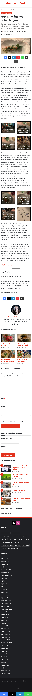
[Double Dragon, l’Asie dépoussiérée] (8, 354)
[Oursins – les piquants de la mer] (6, 485)
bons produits (5, 533)
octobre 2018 (6, 673)
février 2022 (5, 561)
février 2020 (6, 628)
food (10, 539)
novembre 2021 (6, 570)
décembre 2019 (6, 634)
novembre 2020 (7, 603)
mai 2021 (5, 586)
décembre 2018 (6, 668)
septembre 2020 (7, 609)
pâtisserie (21, 539)
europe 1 (4, 539)
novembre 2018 (6, 670)
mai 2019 (5, 654)
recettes (17, 542)
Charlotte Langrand (8, 31)
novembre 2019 (6, 637)
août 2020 (5, 612)
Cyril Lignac (23, 536)
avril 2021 (5, 589)
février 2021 (5, 595)
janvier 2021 (5, 598)
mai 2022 (5, 558)
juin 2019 (5, 651)
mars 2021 (5, 592)
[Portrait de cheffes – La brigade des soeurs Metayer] (6, 468)
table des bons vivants (13, 548)
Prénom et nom (7, 438)
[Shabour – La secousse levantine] (24, 338)
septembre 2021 (7, 575)
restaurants (26, 545)
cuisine (15, 536)
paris (15, 539)
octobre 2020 (6, 606)
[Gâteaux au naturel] (6, 493)
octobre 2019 (6, 640)
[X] (17, 324)
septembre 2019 (7, 642)
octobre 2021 (6, 572)
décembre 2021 (6, 567)
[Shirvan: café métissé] (8, 338)
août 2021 (5, 578)
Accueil (4, 9)
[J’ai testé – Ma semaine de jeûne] (6, 501)
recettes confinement (7, 545)
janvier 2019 (5, 665)
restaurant (17, 545)
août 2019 (5, 645)
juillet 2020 (5, 614)
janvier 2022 (6, 564)
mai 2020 (5, 620)
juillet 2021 (5, 581)
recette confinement (7, 542)
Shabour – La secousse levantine (23, 344)
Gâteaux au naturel (18, 491)
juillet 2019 (5, 648)
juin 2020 (5, 617)
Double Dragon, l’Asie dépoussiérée (7, 360)
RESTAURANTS (12, 9)
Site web (3, 414)
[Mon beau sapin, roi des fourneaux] (6, 477)
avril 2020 (5, 623)
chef (12, 533)
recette (28, 539)
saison (4, 548)
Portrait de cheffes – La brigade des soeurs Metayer (20, 468)
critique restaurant (6, 536)
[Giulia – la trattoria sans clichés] (24, 354)
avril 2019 (5, 656)
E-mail (3, 406)
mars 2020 (5, 626)
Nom (3, 398)
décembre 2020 (7, 600)
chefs (17, 533)
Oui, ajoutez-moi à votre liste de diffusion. (14, 421)
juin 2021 (4, 584)
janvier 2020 (6, 631)
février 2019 (5, 662)
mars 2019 (5, 659)
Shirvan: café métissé (5, 344)
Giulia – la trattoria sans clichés (23, 360)
